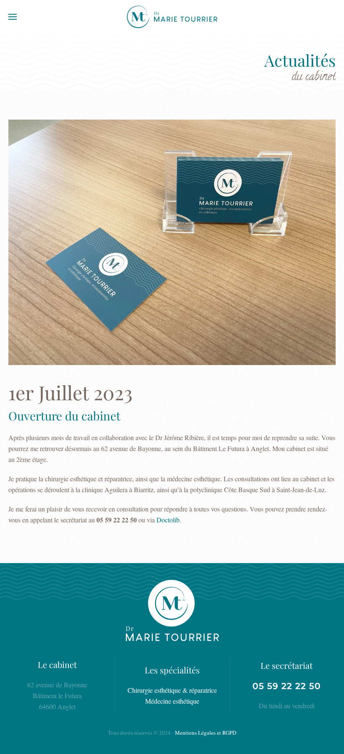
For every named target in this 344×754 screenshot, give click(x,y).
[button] (12, 17)
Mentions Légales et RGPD (205, 732)
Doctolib (168, 519)
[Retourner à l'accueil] (172, 17)
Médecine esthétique (172, 701)
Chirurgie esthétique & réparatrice (172, 690)
